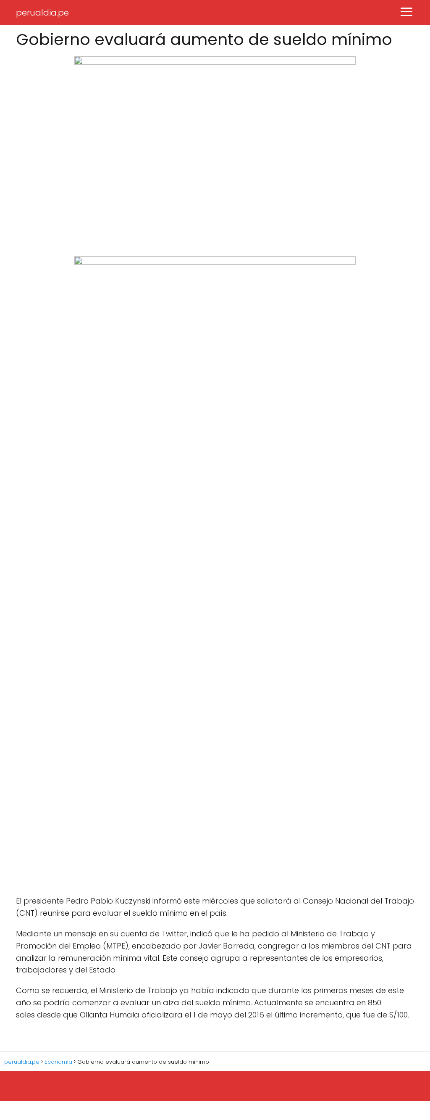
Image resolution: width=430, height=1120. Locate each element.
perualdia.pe (42, 12)
